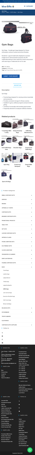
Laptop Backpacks (7, 285)
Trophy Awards (6, 316)
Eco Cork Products (23, 441)
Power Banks (22, 439)
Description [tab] (17, 85)
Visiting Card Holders (23, 378)
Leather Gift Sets (22, 374)
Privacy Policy (4, 372)
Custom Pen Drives (23, 436)
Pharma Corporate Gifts (9, 262)
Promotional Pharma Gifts (6, 441)
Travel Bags (6, 270)
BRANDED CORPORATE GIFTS (9, 216)
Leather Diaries (22, 387)
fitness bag (12, 70)
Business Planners (5, 439)
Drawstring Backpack (17, 165)
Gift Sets (4, 229)
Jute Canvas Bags (7, 292)
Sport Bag (6, 164)
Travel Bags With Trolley (6, 131)
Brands (4, 203)
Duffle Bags (10, 68)
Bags (3, 267)
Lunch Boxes (22, 392)
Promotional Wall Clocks (6, 434)
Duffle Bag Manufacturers (28, 131)
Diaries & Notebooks (5, 410)
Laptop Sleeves (6, 277)
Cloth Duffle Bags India (6, 148)
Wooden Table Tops (23, 361)
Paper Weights (22, 359)
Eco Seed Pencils (22, 443)
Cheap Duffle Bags (28, 165)
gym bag (7, 70)
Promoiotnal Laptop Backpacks (25, 389)
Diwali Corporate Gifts (8, 195)
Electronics (5, 320)
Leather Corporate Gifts (9, 233)
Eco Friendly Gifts (7, 246)
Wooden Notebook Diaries (24, 385)
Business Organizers (6, 437)
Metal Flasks (21, 430)
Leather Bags (6, 274)
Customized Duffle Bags (28, 148)
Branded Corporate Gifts (24, 355)
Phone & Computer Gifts (6, 413)
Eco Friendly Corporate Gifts (7, 419)
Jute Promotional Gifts (24, 445)
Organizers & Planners (8, 254)
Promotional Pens (23, 351)
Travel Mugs (21, 434)
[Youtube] (2, 343)
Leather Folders (22, 421)
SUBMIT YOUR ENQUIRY (10, 76)
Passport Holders (22, 372)
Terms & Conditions (5, 377)
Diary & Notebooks (7, 258)
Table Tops (5, 224)
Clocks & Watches (7, 250)
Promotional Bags (5, 423)
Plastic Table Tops (23, 363)
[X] (2, 332)
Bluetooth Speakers (23, 438)
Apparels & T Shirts (7, 207)
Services (4, 199)
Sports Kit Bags (6, 181)
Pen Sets (21, 428)
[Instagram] (2, 339)
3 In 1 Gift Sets (22, 368)
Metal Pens (21, 424)
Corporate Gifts (6, 212)
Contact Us (3, 374)
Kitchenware (5, 312)
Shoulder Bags (17, 147)
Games (20, 419)
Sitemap (3, 376)
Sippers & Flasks (6, 237)
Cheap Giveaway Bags (17, 131)
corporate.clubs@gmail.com (10, 363)
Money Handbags (7, 303)
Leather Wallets (22, 376)
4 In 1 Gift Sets (22, 370)
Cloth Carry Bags (7, 300)
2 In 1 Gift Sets (22, 367)
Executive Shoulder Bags (9, 296)
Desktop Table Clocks (6, 435)
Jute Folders (21, 423)
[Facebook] (2, 336)
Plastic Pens (21, 426)
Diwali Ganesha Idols (23, 390)
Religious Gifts (6, 308)
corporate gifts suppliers (9, 325)
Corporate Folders (23, 353)
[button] (31, 23)
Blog (2, 370)
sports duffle (19, 70)
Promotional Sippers (23, 432)
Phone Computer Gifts (8, 241)
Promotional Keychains (24, 357)
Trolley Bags (6, 281)
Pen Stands (3, 415)
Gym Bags (20, 12)
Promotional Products (8, 220)
